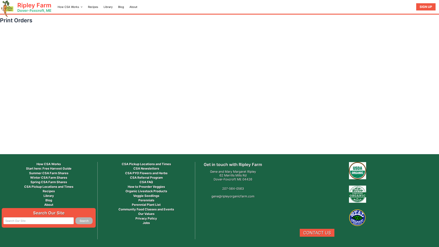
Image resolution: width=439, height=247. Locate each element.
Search (84, 220)
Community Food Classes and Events (146, 209)
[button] (80, 7)
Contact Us (317, 232)
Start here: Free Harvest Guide (49, 168)
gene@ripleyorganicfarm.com (232, 196)
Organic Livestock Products (146, 191)
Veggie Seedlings (146, 196)
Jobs (146, 223)
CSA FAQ (146, 182)
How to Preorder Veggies (146, 187)
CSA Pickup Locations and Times (48, 187)
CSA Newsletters (146, 168)
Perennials (146, 200)
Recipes (93, 7)
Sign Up (426, 7)
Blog (121, 7)
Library (108, 7)
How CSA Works (68, 7)
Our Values (146, 214)
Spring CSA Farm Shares (49, 182)
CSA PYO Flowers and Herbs (146, 173)
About (133, 7)
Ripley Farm (34, 5)
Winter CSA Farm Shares (48, 177)
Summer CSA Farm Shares (48, 173)
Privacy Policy (146, 218)
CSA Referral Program (146, 177)
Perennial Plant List (146, 205)
